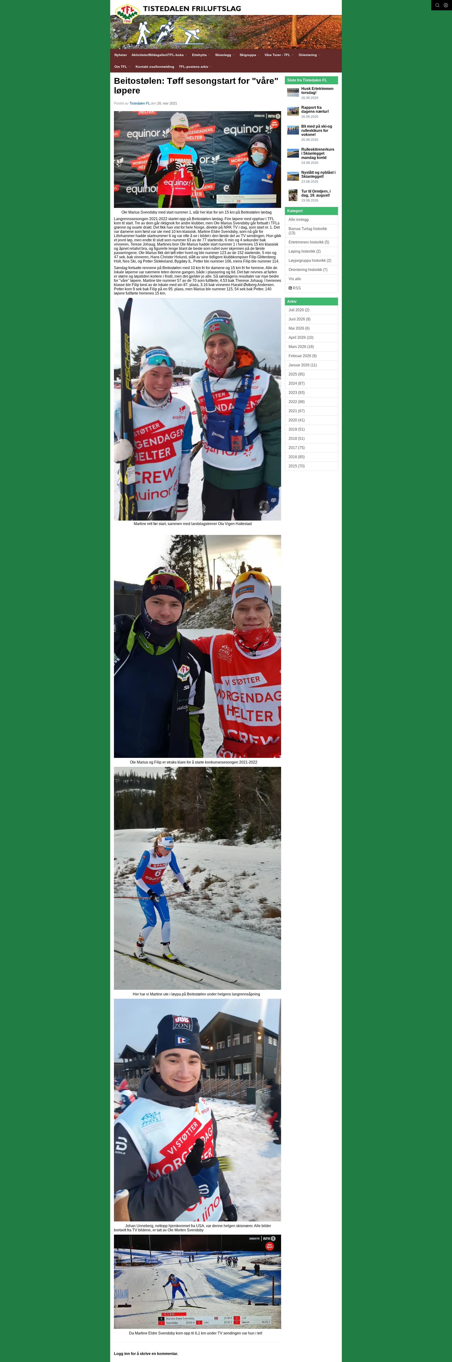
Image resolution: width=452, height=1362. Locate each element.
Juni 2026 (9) (300, 319)
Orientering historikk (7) (308, 270)
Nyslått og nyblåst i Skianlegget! (318, 174)
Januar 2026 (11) (303, 365)
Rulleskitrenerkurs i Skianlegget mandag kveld (317, 153)
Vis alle (295, 279)
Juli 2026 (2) (299, 310)
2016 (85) (297, 457)
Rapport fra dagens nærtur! (315, 109)
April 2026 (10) (301, 337)
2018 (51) (297, 438)
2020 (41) (297, 420)
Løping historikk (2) (305, 251)
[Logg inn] (446, 5)
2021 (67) (297, 411)
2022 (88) (297, 402)
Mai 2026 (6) (299, 328)
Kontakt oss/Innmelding (155, 67)
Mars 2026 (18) (301, 347)
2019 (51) (297, 429)
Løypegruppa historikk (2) (310, 261)
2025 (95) (297, 374)
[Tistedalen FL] (226, 24)
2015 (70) (297, 466)
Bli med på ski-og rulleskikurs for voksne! (316, 130)
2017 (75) (297, 448)
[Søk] (437, 5)
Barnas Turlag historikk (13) (308, 231)
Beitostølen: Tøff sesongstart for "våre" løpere (196, 85)
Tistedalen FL (139, 103)
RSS (296, 288)
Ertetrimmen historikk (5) (309, 242)
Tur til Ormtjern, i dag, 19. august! (316, 193)
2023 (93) (297, 393)
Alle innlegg (299, 220)
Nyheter (120, 55)
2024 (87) (297, 383)
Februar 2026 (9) (303, 356)
